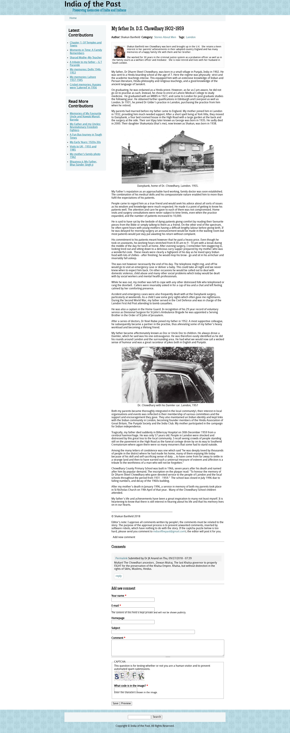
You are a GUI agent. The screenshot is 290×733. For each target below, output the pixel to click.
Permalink (121, 558)
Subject (115, 628)
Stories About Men (165, 37)
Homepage (118, 618)
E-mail (116, 606)
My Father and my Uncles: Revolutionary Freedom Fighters (85, 127)
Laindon (191, 37)
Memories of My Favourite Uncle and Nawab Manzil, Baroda (85, 116)
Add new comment (124, 537)
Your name (118, 596)
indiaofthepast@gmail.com (169, 531)
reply (119, 576)
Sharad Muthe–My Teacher (86, 57)
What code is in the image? (131, 686)
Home (73, 18)
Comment (118, 638)
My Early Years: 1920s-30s (85, 142)
